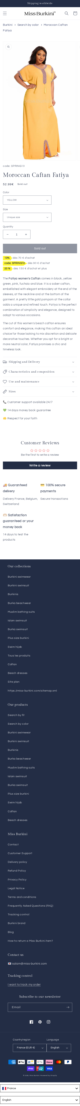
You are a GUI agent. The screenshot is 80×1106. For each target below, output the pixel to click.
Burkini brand (16, 923)
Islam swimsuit (17, 620)
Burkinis (13, 594)
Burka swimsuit (18, 629)
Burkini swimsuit (18, 585)
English (55, 1047)
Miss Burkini (35, 1075)
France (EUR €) (26, 1047)
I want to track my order (24, 984)
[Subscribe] (67, 1007)
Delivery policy (17, 862)
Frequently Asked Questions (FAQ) (30, 905)
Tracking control (19, 914)
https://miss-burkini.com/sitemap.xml (32, 690)
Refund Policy (17, 870)
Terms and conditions (22, 897)
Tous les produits (19, 655)
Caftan (12, 664)
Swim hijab (15, 647)
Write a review (39, 465)
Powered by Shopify (48, 1075)
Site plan (13, 681)
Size (5, 209)
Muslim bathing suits (21, 612)
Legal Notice (16, 888)
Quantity (8, 226)
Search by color (28, 24)
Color (6, 192)
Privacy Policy (17, 879)
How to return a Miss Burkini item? (30, 941)
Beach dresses (18, 673)
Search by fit (16, 715)
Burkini (7, 24)
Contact (13, 844)
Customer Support (20, 853)
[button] (5, 13)
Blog (11, 932)
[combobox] (40, 1088)
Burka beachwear (19, 603)
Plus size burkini (18, 638)
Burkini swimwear (19, 576)
